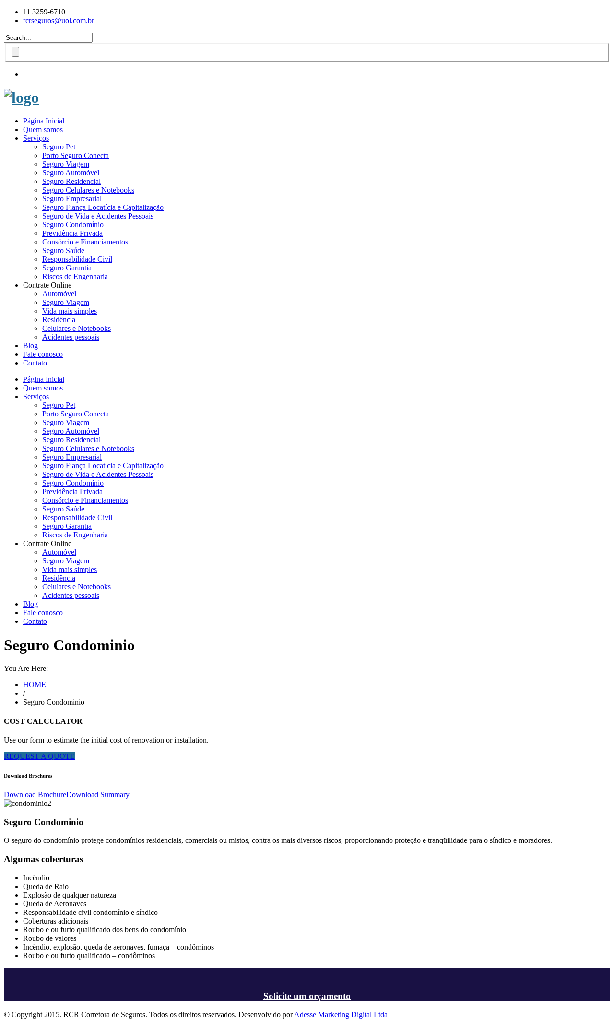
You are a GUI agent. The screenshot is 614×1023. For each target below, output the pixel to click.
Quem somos (43, 129)
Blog (30, 345)
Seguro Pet (58, 147)
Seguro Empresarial (72, 199)
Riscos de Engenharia (75, 276)
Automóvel (59, 294)
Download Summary (98, 795)
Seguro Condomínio (73, 224)
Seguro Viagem (65, 164)
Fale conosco (43, 354)
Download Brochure (35, 795)
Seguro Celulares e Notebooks (88, 190)
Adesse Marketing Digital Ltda (341, 1015)
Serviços (36, 138)
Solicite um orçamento (307, 996)
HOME (34, 685)
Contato (35, 363)
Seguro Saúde (63, 250)
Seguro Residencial (71, 181)
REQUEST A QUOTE (39, 756)
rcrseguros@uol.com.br (58, 20)
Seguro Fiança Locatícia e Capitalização (103, 207)
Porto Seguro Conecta (75, 155)
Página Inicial (43, 121)
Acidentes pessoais (70, 337)
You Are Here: (26, 668)
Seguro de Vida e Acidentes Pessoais (98, 216)
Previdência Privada (72, 233)
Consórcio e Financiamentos (85, 242)
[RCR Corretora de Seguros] (21, 97)
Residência (58, 320)
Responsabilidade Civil (77, 259)
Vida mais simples (69, 311)
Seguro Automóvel (70, 173)
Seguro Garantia (67, 268)
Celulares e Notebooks (76, 328)
